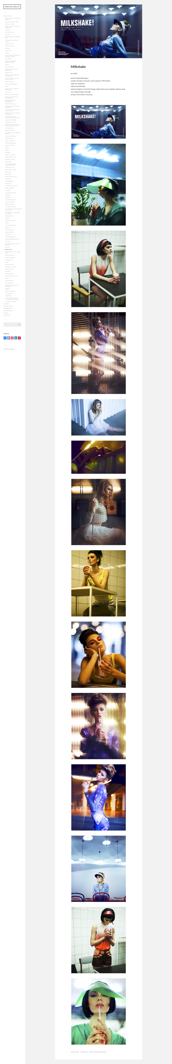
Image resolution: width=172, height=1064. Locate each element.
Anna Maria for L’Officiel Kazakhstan (12, 117)
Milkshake (8, 249)
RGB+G (7, 288)
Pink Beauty (9, 138)
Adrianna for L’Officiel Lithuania (12, 113)
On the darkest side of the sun (12, 244)
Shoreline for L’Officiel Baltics (12, 19)
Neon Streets (9, 273)
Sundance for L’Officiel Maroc (13, 133)
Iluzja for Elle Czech (12, 21)
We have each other (12, 94)
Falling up (8, 183)
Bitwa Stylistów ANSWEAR (10, 101)
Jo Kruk (7, 34)
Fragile (7, 190)
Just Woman (9, 280)
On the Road (9, 283)
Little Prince (9, 43)
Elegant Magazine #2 (12, 239)
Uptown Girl (9, 216)
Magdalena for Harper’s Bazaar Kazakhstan (13, 125)
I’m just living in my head (11, 40)
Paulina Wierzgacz (101, 1052)
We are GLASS (10, 24)
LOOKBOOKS (8, 310)
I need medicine (10, 225)
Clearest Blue (9, 202)
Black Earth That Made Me (13, 37)
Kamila (7, 48)
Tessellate (8, 293)
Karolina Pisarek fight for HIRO (12, 213)
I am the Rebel (10, 257)
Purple (7, 218)
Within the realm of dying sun (11, 286)
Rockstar (8, 172)
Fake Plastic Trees (11, 276)
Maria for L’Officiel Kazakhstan (11, 97)
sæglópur (8, 295)
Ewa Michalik (12, 7)
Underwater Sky (10, 157)
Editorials (85, 1052)
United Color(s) (10, 220)
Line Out (8, 50)
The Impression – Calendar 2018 (11, 164)
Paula (7, 147)
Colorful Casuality (11, 186)
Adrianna (8, 234)
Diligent (8, 152)
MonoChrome (9, 255)
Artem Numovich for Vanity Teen (12, 79)
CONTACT (7, 315)
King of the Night (10, 120)
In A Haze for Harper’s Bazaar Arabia (12, 55)
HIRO (92, 1052)
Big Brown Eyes (10, 103)
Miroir (7, 247)
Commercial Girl (10, 193)
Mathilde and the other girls (13, 252)
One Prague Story (11, 176)
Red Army (8, 161)
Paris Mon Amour (11, 169)
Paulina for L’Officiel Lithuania (12, 89)
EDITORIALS (8, 16)
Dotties (7, 30)
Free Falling (9, 81)
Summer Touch (10, 159)
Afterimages (9, 188)
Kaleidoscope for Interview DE (11, 61)
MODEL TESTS (8, 306)
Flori (7, 262)
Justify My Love (10, 122)
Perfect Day (9, 269)
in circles (8, 92)
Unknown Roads (10, 143)
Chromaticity (9, 128)
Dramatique (9, 66)
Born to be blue (10, 154)
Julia (7, 278)
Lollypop (8, 179)
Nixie (7, 223)
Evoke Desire (9, 167)
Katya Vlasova (10, 130)
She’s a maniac (10, 140)
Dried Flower (10, 32)
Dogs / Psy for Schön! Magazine (12, 27)
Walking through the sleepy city (12, 75)
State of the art (10, 291)
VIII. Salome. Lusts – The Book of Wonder (12, 298)
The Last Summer (11, 301)
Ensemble (8, 58)
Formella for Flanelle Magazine (12, 106)
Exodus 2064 (9, 264)
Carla (7, 53)
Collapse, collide (11, 266)
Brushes (8, 271)
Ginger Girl (9, 260)
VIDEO (6, 313)
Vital (7, 150)
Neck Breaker (9, 204)
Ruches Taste (9, 46)
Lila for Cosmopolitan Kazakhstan (12, 110)
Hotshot (8, 195)
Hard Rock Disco (10, 199)
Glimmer (8, 197)
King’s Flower (9, 145)
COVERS (6, 304)
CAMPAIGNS (8, 308)
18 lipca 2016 (75, 1052)
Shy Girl (8, 241)
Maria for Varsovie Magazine (11, 69)
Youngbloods (9, 181)
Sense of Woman (10, 136)
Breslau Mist (9, 232)
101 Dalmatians (10, 236)
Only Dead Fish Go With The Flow (13, 209)
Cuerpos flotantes (11, 84)
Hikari (7, 64)
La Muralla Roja (10, 206)
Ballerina (8, 174)
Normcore (8, 72)
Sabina (7, 227)
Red (6, 86)
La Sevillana (9, 230)
